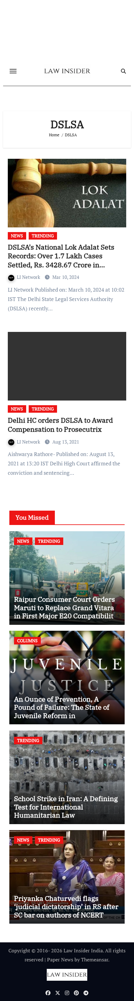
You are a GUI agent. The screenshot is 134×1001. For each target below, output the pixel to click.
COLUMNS (27, 641)
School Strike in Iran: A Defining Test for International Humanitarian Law (66, 806)
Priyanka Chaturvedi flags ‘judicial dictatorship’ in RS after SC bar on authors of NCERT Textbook (66, 910)
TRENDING (43, 236)
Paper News (60, 959)
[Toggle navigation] (13, 71)
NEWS (17, 236)
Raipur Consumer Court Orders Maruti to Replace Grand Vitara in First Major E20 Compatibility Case (65, 611)
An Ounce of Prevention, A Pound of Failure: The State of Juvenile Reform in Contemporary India (61, 711)
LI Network (29, 277)
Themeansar (94, 959)
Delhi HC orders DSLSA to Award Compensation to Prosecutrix (60, 424)
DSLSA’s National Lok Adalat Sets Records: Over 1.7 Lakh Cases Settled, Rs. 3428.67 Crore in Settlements (61, 260)
